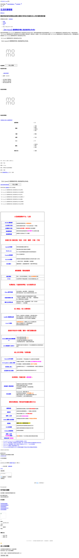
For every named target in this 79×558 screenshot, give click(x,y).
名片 (4, 24)
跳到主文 (2, 13)
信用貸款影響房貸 (4, 505)
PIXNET (30, 540)
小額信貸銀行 (6, 73)
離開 (7, 555)
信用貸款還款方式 (4, 508)
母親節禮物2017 (5, 172)
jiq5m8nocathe (3, 455)
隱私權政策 (46, 540)
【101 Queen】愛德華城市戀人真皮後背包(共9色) (19, 30)
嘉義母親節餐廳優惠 (4, 184)
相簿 (4, 21)
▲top (1, 468)
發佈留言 (2, 478)
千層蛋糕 (7, 187)
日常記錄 (11, 19)
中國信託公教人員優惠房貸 (6, 120)
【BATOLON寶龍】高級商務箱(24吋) (11, 445)
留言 (14, 462)
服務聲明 (51, 540)
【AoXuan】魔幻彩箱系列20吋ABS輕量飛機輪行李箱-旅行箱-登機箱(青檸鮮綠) (20, 447)
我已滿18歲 (3, 555)
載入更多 (2, 470)
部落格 (4, 23)
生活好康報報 (6, 9)
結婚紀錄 (10, 466)
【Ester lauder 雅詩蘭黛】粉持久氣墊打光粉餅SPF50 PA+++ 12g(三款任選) (19, 444)
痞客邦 (11, 462)
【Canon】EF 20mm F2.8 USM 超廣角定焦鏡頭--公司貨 (15, 441)
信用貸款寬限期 (3, 503)
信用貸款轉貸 (3, 509)
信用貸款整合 (3, 506)
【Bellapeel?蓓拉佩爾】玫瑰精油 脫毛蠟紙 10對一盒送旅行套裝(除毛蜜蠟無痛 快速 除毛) (22, 442)
